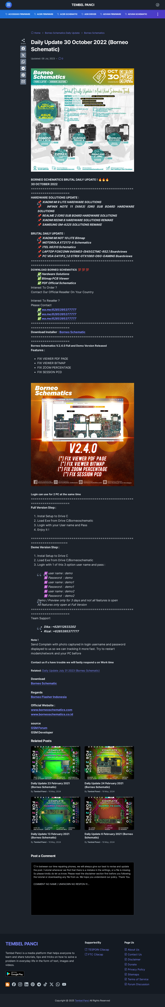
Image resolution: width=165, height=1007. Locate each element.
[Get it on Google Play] (14, 975)
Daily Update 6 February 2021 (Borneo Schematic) (109, 835)
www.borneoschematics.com (51, 709)
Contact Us (134, 954)
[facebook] (23, 48)
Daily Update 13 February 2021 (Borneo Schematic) (50, 835)
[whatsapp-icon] (58, 984)
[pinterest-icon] (33, 984)
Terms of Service (137, 979)
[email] (23, 82)
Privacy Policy (136, 969)
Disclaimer (134, 959)
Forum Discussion (138, 984)
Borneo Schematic (44, 683)
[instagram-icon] (20, 984)
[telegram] (23, 68)
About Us (133, 949)
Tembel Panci (83, 5)
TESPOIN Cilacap (98, 949)
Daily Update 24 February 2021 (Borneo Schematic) (104, 785)
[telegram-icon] (39, 984)
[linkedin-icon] (26, 984)
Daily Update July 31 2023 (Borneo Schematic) (71, 670)
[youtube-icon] (64, 984)
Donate (132, 964)
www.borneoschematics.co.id (52, 714)
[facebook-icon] (14, 984)
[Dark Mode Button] (158, 5)
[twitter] (23, 55)
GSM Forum (39, 728)
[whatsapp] (23, 62)
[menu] (8, 5)
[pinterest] (23, 75)
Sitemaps (133, 974)
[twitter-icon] (51, 984)
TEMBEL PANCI (21, 944)
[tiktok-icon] (45, 984)
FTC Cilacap (95, 954)
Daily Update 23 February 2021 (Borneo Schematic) (50, 785)
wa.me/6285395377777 (59, 309)
